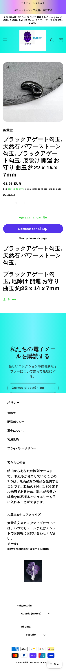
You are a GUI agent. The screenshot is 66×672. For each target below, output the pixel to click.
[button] (5, 40)
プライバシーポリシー (21, 448)
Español (30, 634)
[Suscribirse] (54, 388)
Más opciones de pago (33, 238)
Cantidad (9, 195)
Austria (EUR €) (31, 613)
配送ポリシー (16, 421)
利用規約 (13, 439)
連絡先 (11, 413)
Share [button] (12, 299)
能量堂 (26, 662)
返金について (16, 430)
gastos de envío (16, 189)
